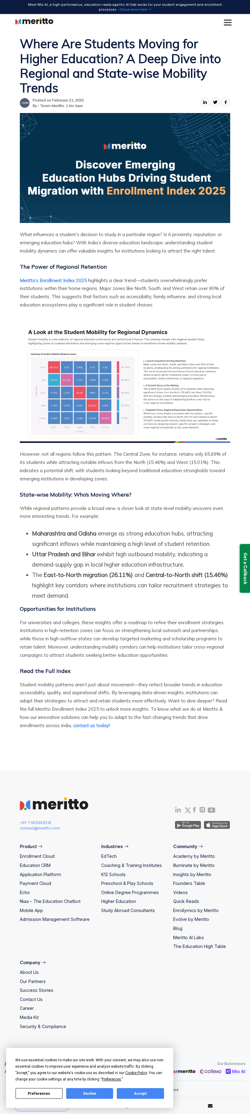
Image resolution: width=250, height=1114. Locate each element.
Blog (177, 928)
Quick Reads (186, 901)
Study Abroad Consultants (128, 910)
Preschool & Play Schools (127, 883)
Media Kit (29, 1017)
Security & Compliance (43, 1026)
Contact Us (31, 999)
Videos (180, 892)
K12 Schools (113, 874)
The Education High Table (199, 946)
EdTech (109, 856)
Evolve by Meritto (191, 919)
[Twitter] (187, 810)
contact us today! (91, 725)
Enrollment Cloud (37, 856)
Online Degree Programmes (130, 892)
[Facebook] (194, 811)
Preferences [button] (111, 1079)
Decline (89, 1093)
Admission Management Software (55, 919)
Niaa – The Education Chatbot (50, 901)
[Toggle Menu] (229, 23)
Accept (140, 1093)
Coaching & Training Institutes (131, 865)
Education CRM (35, 865)
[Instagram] (202, 811)
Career (27, 1008)
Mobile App (31, 910)
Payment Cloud (35, 883)
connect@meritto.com (40, 828)
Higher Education (118, 901)
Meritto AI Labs (188, 937)
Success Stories (36, 990)
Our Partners (33, 981)
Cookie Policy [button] (136, 1073)
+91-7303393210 (35, 822)
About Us (29, 972)
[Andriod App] (188, 824)
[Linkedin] (178, 811)
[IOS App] (216, 824)
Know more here (134, 9)
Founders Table (189, 883)
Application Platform (40, 874)
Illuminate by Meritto (194, 865)
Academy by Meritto (194, 856)
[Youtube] (211, 812)
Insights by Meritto (192, 874)
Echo (25, 892)
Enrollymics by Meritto (196, 910)
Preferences (39, 1093)
